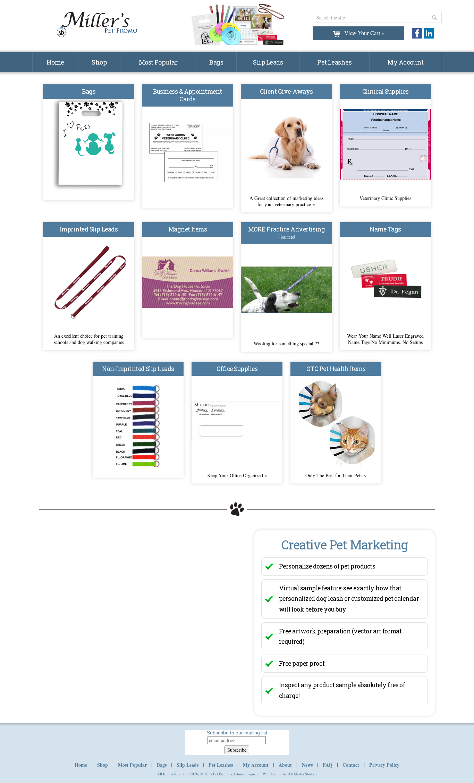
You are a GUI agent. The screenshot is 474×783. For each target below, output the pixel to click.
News (307, 764)
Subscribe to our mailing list (237, 732)
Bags (216, 62)
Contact (350, 764)
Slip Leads (268, 62)
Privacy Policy (384, 764)
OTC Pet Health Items (336, 369)
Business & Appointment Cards (187, 95)
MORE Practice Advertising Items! (286, 233)
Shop (99, 62)
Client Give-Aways (286, 91)
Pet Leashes (334, 62)
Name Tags (385, 229)
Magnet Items (187, 229)
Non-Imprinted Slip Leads (138, 369)
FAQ (327, 764)
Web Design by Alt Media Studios (290, 773)
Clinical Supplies (385, 91)
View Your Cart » (364, 33)
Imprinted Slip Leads (89, 229)
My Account (405, 62)
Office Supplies (237, 369)
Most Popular (158, 62)
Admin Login (244, 773)
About (285, 764)
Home (55, 62)
